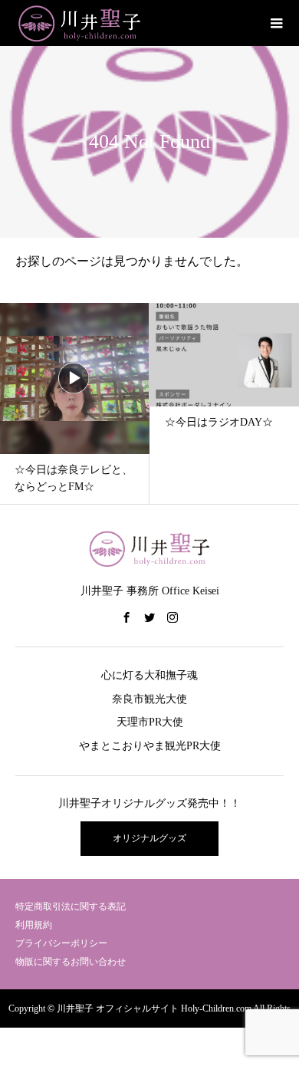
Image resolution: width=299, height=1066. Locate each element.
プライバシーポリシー (61, 943)
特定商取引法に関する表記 (70, 906)
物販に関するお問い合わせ (70, 961)
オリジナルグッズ (149, 838)
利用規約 (33, 925)
